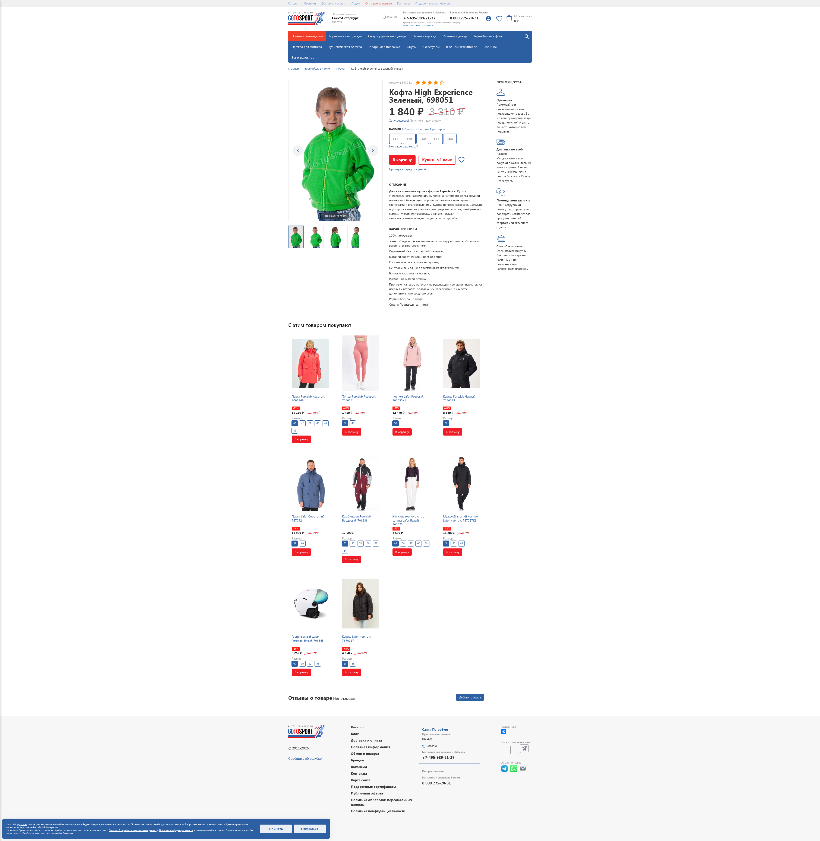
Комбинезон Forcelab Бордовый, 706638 (356, 518)
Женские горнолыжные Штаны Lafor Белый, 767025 (408, 520)
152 (436, 139)
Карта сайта (360, 780)
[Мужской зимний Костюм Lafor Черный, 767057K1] (461, 483)
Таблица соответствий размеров (423, 129)
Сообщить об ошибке (305, 758)
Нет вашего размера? (403, 146)
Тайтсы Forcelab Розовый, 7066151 (359, 398)
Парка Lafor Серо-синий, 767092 (308, 518)
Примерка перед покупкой (407, 169)
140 (423, 139)
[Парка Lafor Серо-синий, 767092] (310, 483)
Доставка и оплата (333, 3)
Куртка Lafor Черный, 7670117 (356, 638)
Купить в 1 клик (437, 159)
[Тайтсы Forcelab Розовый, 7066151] (360, 363)
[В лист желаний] (461, 160)
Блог (355, 733)
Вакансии (359, 766)
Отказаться (310, 828)
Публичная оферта (367, 793)
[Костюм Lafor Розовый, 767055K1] (411, 363)
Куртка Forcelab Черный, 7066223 (459, 398)
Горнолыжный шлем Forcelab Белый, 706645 (308, 638)
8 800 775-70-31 (464, 17)
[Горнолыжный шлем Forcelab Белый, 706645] (310, 603)
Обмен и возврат (365, 753)
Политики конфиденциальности (176, 830)
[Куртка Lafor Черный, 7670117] (360, 603)
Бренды (357, 760)
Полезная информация (370, 747)
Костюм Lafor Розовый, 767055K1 (408, 398)
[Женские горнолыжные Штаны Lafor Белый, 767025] (411, 483)
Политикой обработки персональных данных (133, 830)
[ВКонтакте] (503, 731)
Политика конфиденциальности (378, 811)
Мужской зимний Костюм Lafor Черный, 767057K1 (460, 518)
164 (450, 139)
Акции (355, 3)
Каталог (293, 3)
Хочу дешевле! (399, 120)
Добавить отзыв (470, 697)
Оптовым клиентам (378, 3)
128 (409, 139)
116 (395, 139)
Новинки (310, 3)
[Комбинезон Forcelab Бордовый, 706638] (360, 483)
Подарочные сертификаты (433, 3)
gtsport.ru (22, 824)
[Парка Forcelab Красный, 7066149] (310, 363)
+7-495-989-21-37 (419, 17)
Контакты (403, 3)
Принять (276, 828)
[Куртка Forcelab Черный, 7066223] (461, 363)
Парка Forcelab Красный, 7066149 (308, 398)
